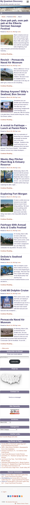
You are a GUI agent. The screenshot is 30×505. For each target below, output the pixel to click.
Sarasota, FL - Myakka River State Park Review (15, 464)
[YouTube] (17, 496)
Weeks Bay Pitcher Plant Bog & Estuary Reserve (13, 162)
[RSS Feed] (22, 496)
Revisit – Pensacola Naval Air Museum (12, 61)
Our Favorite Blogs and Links (8, 436)
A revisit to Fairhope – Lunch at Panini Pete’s (14, 126)
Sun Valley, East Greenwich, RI (10, 465)
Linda (19, 31)
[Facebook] (8, 496)
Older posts (5, 348)
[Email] (19, 496)
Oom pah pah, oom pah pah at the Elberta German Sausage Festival (14, 24)
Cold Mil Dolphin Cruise (14, 290)
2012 (14, 16)
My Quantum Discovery (11, 1)
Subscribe (14, 361)
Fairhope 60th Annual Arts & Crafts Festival (13, 226)
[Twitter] (10, 496)
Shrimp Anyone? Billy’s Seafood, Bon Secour (14, 93)
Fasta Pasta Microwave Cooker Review (13, 454)
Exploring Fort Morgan (14, 193)
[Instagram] (13, 496)
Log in (4, 491)
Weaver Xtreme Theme (22, 503)
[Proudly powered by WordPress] (15, 503)
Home (3, 16)
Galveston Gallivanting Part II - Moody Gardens (15, 462)
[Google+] (15, 496)
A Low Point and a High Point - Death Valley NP (15, 467)
